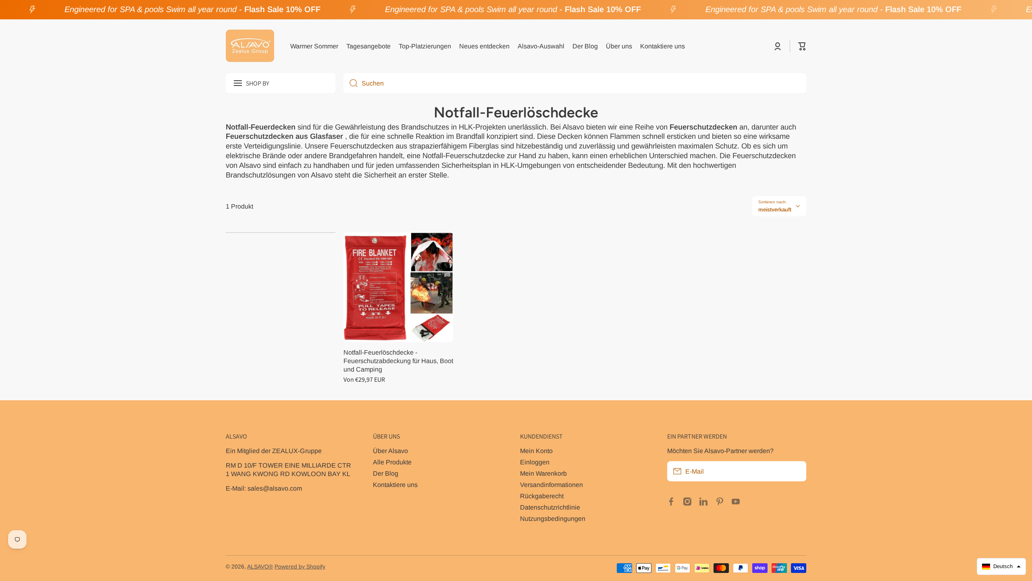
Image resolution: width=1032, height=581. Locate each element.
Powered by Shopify (300, 567)
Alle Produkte (392, 462)
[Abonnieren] (796, 471)
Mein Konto (536, 450)
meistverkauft (774, 210)
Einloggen (534, 462)
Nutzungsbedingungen (552, 518)
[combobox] (574, 83)
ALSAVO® (260, 567)
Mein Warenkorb (543, 473)
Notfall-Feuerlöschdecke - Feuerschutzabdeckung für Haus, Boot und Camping (398, 361)
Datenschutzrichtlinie (550, 507)
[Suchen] (350, 83)
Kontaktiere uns (395, 484)
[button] (802, 46)
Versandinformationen (551, 484)
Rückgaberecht (542, 495)
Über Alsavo (390, 450)
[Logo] (250, 46)
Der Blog (385, 473)
